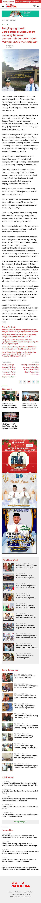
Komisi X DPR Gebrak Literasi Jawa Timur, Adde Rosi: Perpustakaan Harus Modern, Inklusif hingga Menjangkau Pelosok (26, 567)
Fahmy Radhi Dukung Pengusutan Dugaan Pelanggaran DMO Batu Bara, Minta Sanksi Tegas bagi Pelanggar (20, 845)
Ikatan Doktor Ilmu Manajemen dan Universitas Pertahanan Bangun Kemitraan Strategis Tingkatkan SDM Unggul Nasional (19, 354)
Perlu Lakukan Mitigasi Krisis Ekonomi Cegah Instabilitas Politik (26, 587)
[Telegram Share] (33, 382)
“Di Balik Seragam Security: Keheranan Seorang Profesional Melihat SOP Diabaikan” (19, 800)
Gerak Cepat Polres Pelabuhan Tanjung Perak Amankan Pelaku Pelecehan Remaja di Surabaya (26, 597)
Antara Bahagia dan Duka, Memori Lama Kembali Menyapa (20, 792)
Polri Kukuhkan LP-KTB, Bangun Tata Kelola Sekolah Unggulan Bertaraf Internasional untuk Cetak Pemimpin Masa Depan (26, 647)
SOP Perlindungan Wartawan (20, 897)
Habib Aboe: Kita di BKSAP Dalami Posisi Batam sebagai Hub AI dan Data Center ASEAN (19, 336)
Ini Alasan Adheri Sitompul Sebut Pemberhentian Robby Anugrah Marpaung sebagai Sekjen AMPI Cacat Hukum (19, 784)
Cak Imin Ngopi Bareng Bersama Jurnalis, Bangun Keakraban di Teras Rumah (20, 815)
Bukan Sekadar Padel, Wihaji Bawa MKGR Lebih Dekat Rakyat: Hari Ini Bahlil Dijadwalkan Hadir (19, 348)
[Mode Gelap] (34, 6)
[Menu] (3, 6)
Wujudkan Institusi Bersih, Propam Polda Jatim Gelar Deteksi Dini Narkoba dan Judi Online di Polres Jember (26, 627)
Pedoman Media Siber (20, 894)
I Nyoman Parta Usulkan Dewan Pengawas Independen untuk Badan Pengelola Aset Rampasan (25, 657)
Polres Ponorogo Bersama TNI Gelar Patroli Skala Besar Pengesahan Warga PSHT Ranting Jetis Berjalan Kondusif (8, 369)
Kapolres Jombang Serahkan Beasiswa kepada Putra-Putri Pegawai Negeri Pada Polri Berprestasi (26, 637)
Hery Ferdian (10, 45)
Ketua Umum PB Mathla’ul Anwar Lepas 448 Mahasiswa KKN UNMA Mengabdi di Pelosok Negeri (26, 607)
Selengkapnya (19, 822)
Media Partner (28, 892)
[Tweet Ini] (24, 382)
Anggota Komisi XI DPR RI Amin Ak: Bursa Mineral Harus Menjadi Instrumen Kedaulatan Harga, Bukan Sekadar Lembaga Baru (26, 617)
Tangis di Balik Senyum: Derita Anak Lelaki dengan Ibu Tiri (20, 807)
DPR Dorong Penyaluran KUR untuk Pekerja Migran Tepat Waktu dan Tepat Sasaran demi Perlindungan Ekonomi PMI (25, 707)
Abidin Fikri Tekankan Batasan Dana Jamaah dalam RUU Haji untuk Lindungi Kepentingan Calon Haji (26, 697)
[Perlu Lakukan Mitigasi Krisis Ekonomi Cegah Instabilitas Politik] (8, 587)
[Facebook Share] (20, 382)
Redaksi (18, 892)
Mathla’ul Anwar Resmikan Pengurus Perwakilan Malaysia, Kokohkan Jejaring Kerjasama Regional (20, 331)
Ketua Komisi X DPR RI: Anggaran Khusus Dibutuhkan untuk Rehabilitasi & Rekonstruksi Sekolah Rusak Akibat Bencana (26, 687)
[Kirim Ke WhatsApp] (37, 382)
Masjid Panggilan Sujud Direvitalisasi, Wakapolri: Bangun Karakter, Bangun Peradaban (19, 860)
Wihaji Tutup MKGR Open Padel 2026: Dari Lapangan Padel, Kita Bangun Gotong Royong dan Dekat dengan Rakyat (20, 342)
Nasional (5, 25)
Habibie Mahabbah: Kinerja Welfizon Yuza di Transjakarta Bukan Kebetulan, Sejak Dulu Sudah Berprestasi (20, 837)
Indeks (10, 892)
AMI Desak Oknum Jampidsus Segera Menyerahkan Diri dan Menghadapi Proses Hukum (20, 852)
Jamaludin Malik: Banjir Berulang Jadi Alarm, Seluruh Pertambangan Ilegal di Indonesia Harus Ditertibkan (26, 717)
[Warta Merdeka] (11, 6)
